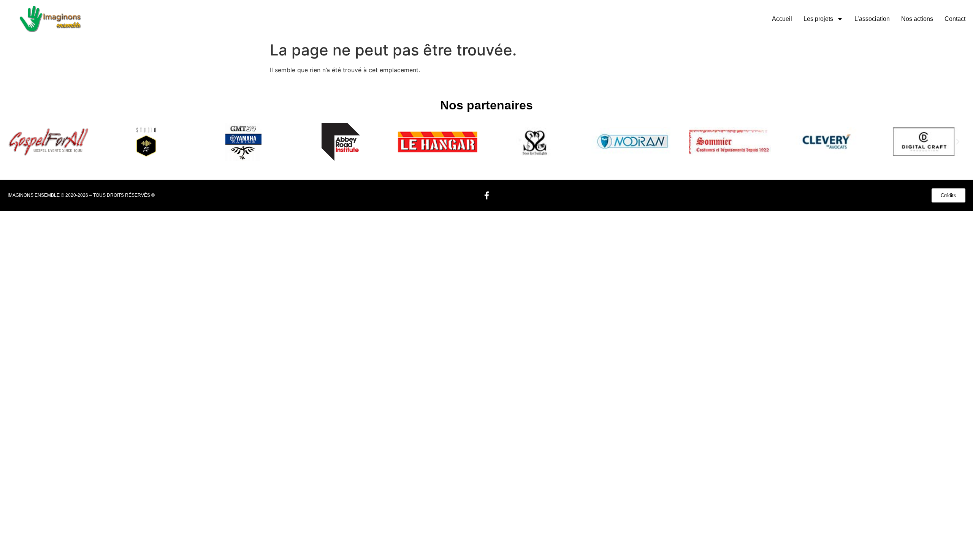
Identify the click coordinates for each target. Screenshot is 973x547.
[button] (15, 141)
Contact (954, 19)
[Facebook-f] (486, 195)
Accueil (782, 19)
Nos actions (917, 19)
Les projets (818, 19)
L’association (872, 19)
